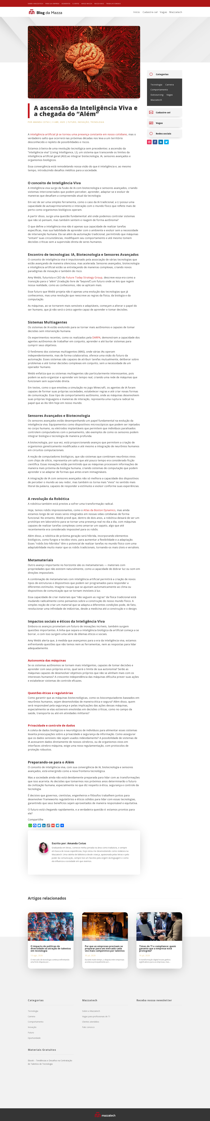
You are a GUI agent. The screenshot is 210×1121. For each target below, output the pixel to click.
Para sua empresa (52, 4)
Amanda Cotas (41, 122)
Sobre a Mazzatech (35, 4)
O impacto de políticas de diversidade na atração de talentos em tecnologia (51, 948)
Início (136, 12)
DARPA (96, 337)
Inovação (32, 1027)
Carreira (169, 84)
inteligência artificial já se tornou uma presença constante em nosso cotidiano (78, 134)
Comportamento (159, 89)
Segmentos (66, 4)
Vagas (163, 12)
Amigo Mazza (86, 4)
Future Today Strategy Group (84, 277)
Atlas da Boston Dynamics (99, 510)
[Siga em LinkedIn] (160, 142)
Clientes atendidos (90, 1021)
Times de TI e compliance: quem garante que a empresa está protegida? (157, 948)
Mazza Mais (99, 4)
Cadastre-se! (150, 12)
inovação (83, 122)
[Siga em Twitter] (166, 142)
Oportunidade (34, 1038)
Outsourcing (157, 94)
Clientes (75, 4)
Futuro (72, 122)
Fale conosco (88, 1027)
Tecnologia (97, 122)
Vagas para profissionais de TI (96, 1016)
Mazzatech (175, 12)
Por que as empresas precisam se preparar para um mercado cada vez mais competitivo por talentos (105, 948)
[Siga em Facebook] (155, 142)
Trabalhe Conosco (113, 4)
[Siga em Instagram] (149, 142)
